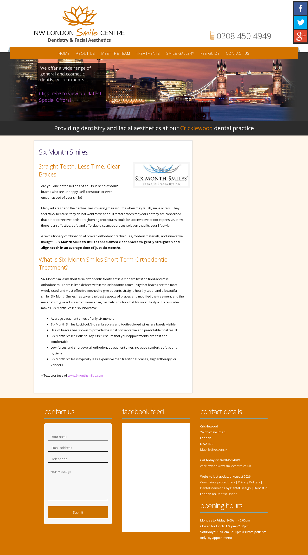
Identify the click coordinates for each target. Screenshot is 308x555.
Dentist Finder (227, 494)
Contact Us (238, 53)
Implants (235, 217)
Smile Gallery (180, 53)
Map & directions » (213, 449)
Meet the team (115, 53)
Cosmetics (235, 270)
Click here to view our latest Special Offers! (70, 96)
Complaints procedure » (217, 482)
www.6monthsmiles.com (85, 375)
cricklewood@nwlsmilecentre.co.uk (225, 466)
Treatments (148, 53)
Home (64, 53)
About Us (85, 53)
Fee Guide (210, 53)
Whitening (235, 164)
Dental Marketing (212, 488)
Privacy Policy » (249, 482)
